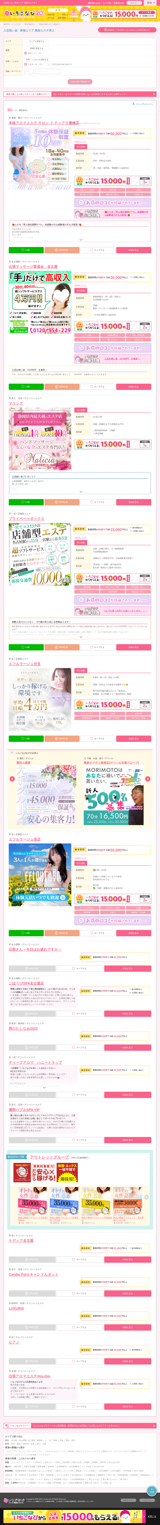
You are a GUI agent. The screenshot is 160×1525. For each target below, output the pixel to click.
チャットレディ (93, 1451)
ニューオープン (17, 1462)
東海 (149, 2)
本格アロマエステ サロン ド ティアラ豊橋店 (44, 123)
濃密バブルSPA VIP (24, 1110)
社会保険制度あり (78, 1479)
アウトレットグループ (49, 1157)
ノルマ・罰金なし (43, 1479)
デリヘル (17, 1451)
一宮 (49, 1440)
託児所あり (33, 1475)
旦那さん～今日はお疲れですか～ (35, 949)
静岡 (7, 1444)
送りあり (9, 1479)
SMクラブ (80, 1451)
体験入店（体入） (92, 1483)
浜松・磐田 (16, 1444)
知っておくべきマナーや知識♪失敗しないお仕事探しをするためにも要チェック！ (67, 94)
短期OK (51, 1466)
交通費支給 (90, 1475)
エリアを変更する (36, 41)
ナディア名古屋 (21, 1240)
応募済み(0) (119, 3)
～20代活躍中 (103, 1471)
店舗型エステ (136, 1451)
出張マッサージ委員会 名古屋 (33, 267)
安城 (61, 1440)
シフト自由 (86, 1466)
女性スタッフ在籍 (52, 1462)
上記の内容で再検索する (80, 82)
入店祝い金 (107, 1483)
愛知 (7, 1440)
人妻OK (57, 1471)
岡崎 (55, 1440)
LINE (27, 250)
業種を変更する (36, 48)
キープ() (107, 3)
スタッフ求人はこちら (144, 104)
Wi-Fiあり (124, 1479)
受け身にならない (110, 1479)
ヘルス (8, 1451)
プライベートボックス (27, 519)
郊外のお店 (77, 1462)
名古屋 (14, 1440)
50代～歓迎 (138, 1471)
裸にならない (94, 1479)
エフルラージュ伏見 (25, 664)
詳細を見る (134, 250)
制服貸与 (101, 1475)
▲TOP (152, 1490)
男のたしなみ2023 (23, 1028)
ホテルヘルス (52, 1451)
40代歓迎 (127, 1471)
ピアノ (14, 1342)
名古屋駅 (23, 1440)
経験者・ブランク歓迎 (85, 1471)
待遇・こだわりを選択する (37, 59)
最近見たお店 (94, 3)
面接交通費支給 (75, 1483)
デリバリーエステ (121, 1451)
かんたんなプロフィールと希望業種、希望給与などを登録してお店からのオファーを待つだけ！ (65, 1425)
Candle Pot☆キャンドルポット (34, 1274)
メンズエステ (44, 1455)
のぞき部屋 (31, 1455)
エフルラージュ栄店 (25, 839)
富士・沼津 (41, 1444)
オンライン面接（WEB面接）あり (52, 1483)
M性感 (71, 1451)
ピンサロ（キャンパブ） (33, 1451)
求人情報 (81, 147)
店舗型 (87, 1462)
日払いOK (112, 1475)
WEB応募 (63, 250)
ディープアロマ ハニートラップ (35, 1062)
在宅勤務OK (62, 1466)
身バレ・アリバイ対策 (24, 1479)
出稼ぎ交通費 (29, 1466)
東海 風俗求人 (30, 24)
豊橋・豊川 (70, 1440)
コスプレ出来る (62, 1475)
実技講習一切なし (61, 1479)
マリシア (16, 403)
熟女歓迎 (32, 1471)
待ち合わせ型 (114, 1462)
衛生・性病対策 (47, 1475)
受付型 (103, 1462)
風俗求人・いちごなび (12, 24)
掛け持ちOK (99, 1466)
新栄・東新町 (37, 1440)
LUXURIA (16, 1308)
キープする (99, 250)
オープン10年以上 (34, 1462)
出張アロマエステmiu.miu (29, 1376)
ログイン (134, 3)
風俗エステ (107, 1451)
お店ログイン (128, 1500)
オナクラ (9, 1455)
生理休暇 (134, 1475)
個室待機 (41, 1466)
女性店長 (66, 1462)
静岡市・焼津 (28, 1444)
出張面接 (32, 1483)
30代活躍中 (116, 1471)
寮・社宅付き (20, 1475)
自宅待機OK (74, 1466)
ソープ (63, 1451)
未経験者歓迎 (20, 1471)
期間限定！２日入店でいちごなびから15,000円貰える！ (129, 30)
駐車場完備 (123, 1475)
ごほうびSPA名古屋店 (26, 983)
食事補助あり (145, 1475)
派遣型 (95, 1462)
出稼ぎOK (17, 1466)
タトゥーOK (68, 1471)
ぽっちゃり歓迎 (45, 1471)
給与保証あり (77, 1475)
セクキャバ (20, 1455)
